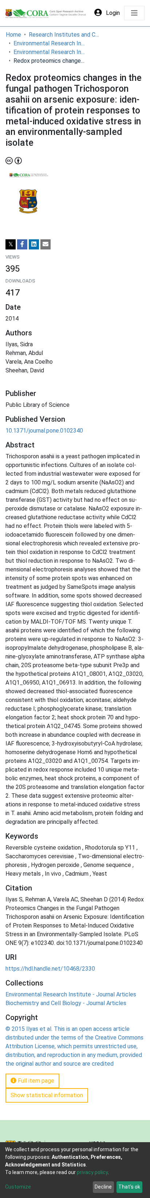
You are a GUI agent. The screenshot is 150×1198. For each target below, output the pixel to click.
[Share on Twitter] (10, 244)
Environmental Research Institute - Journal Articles (49, 52)
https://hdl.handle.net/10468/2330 (50, 968)
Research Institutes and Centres (65, 34)
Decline (103, 1187)
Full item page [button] (35, 1080)
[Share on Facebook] (22, 244)
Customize (18, 1187)
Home (13, 34)
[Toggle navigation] (134, 13)
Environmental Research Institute (49, 43)
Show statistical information (47, 1095)
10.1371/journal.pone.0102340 (44, 430)
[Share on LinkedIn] (34, 244)
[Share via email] (45, 244)
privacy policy (92, 1172)
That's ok (129, 1187)
